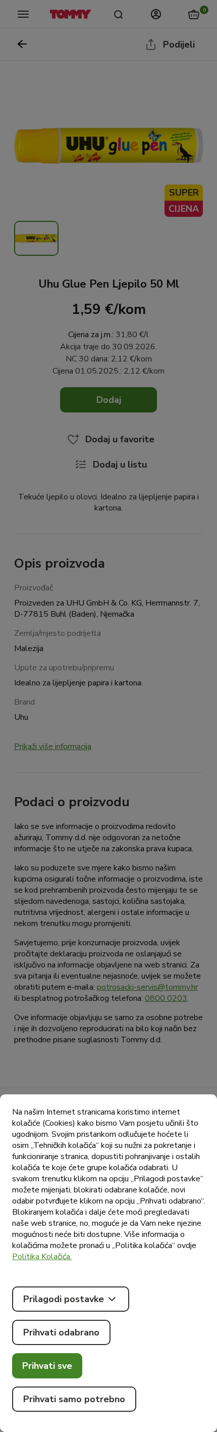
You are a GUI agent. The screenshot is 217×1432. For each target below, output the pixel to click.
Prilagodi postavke (63, 1299)
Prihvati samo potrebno (74, 1399)
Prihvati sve (47, 1366)
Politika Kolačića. (42, 1256)
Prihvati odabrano (61, 1332)
